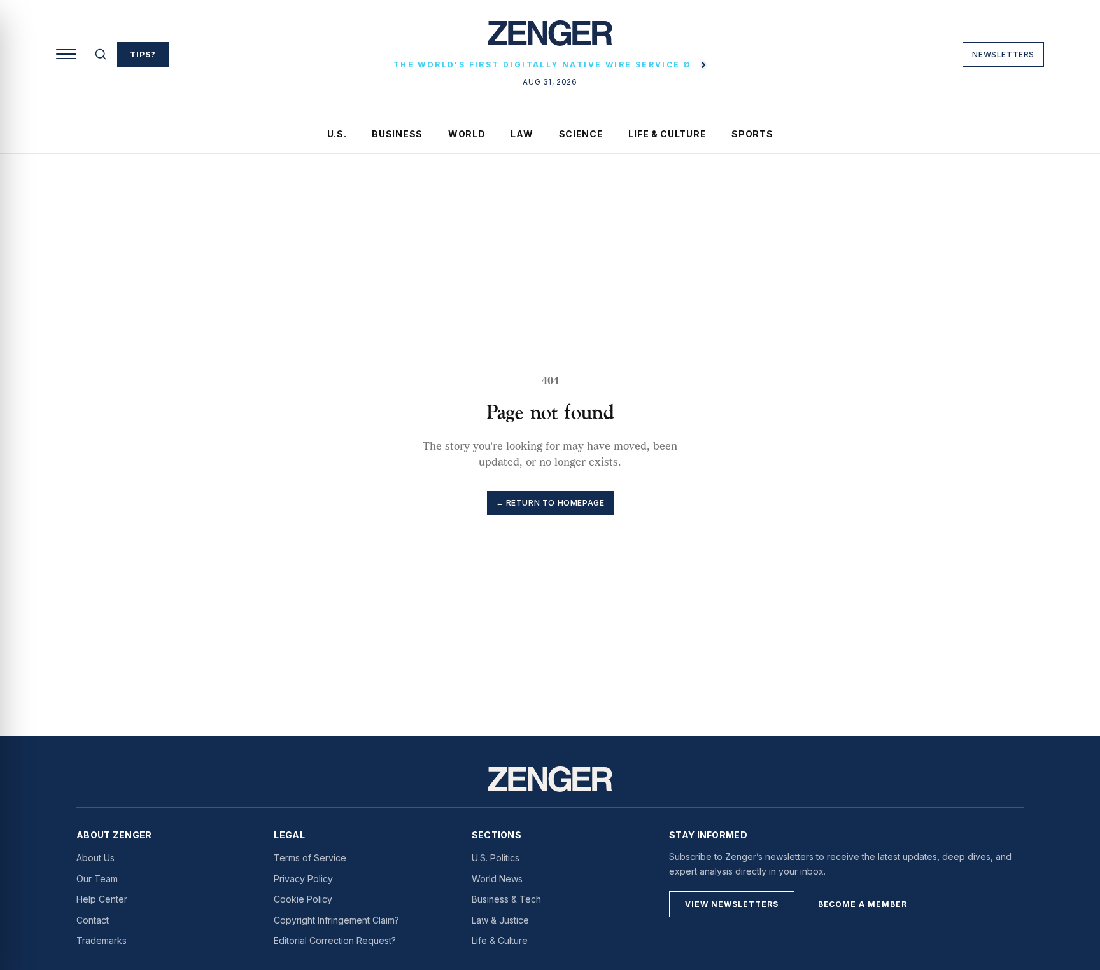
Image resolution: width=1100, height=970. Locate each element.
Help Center (101, 899)
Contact (92, 920)
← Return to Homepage (550, 503)
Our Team (97, 878)
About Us (95, 857)
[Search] (100, 54)
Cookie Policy (303, 899)
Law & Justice (500, 920)
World (467, 133)
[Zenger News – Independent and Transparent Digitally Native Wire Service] (550, 779)
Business (397, 133)
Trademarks (101, 940)
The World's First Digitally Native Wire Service (542, 64)
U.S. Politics (495, 857)
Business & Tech (506, 899)
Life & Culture (667, 133)
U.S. (337, 133)
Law (522, 133)
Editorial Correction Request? (335, 940)
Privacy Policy (303, 878)
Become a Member (862, 904)
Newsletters (1003, 54)
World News (497, 878)
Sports (752, 133)
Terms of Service (310, 857)
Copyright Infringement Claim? (336, 920)
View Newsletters (731, 904)
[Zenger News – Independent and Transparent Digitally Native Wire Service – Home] (550, 38)
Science (581, 133)
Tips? (143, 54)
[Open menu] (66, 54)
